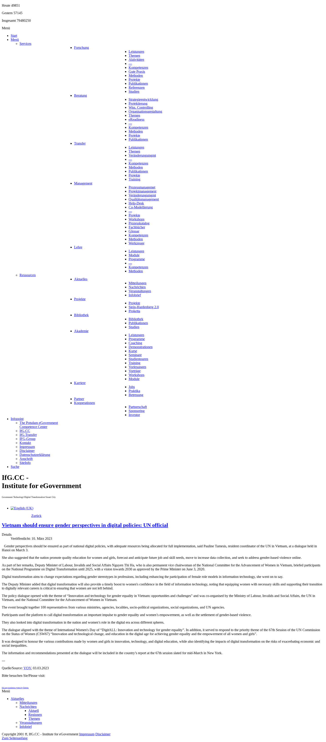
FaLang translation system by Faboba (15, 688)
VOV (27, 668)
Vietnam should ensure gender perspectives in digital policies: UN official (85, 525)
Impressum (86, 734)
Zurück (36, 516)
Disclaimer (102, 734)
